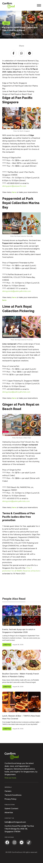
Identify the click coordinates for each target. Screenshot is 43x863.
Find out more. (11, 778)
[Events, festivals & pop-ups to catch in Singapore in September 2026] (21, 615)
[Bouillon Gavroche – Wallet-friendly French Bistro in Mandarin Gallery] (21, 660)
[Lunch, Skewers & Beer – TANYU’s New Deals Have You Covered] (21, 702)
